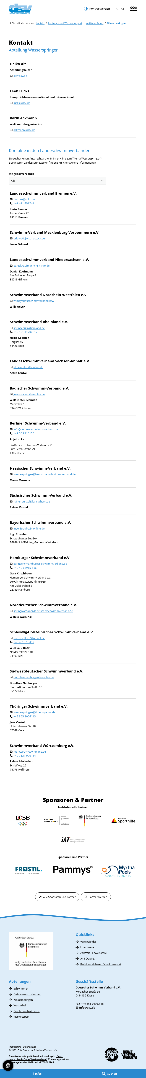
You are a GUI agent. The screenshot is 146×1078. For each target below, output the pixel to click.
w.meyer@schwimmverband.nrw (34, 300)
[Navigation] (133, 9)
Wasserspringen (23, 999)
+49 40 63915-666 (25, 567)
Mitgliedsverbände (21, 173)
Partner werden (98, 897)
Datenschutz (29, 1046)
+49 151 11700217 (25, 332)
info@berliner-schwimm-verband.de (36, 429)
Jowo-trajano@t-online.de (29, 394)
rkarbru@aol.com (24, 199)
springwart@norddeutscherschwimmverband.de (43, 611)
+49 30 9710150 (24, 433)
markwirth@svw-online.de (30, 751)
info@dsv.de (87, 1007)
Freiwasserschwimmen (27, 994)
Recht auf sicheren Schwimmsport (100, 964)
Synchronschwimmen (27, 1011)
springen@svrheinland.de (29, 328)
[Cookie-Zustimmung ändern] (8, 1065)
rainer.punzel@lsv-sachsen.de (32, 501)
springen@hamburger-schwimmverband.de (40, 563)
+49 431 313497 (24, 642)
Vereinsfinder (88, 941)
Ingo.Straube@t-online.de (29, 528)
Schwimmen (21, 988)
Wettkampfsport (94, 23)
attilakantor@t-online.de (28, 367)
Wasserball (20, 1005)
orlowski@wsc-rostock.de (29, 238)
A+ (122, 9)
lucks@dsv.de (22, 103)
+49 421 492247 (24, 203)
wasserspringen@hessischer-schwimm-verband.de (44, 474)
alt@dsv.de (20, 75)
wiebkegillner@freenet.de (29, 638)
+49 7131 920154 (25, 755)
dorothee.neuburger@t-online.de (34, 677)
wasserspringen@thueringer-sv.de (34, 712)
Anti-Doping (87, 958)
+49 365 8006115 (25, 716)
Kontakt (40, 23)
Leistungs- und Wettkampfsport (65, 23)
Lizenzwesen (87, 947)
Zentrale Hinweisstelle (93, 953)
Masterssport (21, 1016)
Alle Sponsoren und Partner (59, 897)
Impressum (15, 1046)
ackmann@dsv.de (24, 130)
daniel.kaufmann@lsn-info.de (31, 265)
